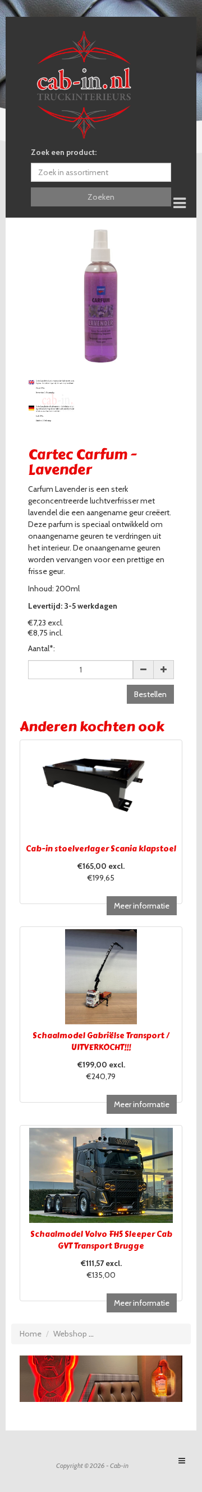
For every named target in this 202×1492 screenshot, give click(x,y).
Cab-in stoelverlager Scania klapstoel (101, 849)
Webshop (70, 1334)
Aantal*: (41, 648)
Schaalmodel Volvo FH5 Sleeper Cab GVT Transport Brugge (101, 1240)
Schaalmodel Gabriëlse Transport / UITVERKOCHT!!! (101, 1041)
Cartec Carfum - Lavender (143, 1334)
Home (31, 1334)
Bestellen (150, 694)
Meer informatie (141, 906)
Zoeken (101, 197)
